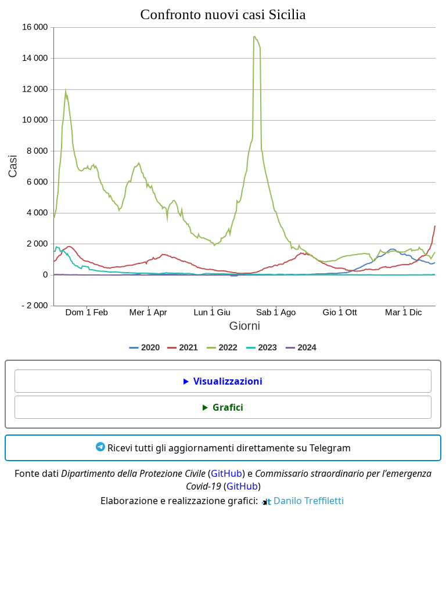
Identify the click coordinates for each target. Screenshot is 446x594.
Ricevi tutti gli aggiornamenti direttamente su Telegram (228, 447)
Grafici (228, 407)
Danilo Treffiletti (307, 500)
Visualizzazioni (227, 381)
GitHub (226, 473)
